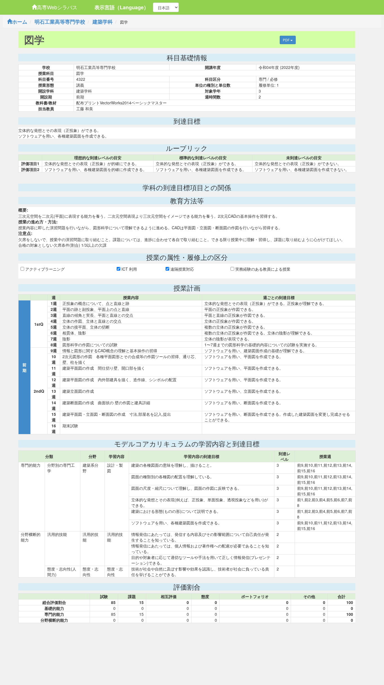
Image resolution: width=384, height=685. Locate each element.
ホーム (19, 21)
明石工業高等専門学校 (60, 21)
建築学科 (102, 21)
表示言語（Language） (121, 7)
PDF (286, 39)
